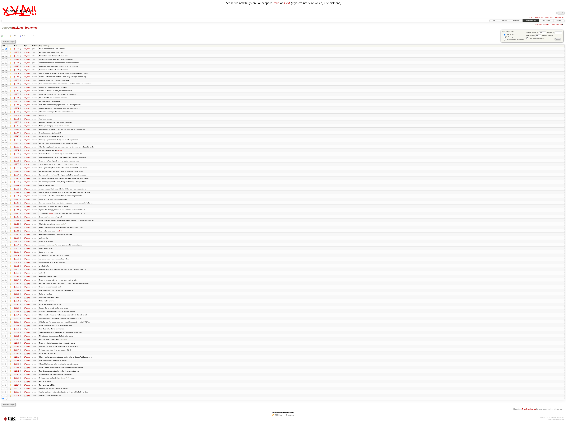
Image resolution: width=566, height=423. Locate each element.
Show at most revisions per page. (539, 35)
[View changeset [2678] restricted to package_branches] (20, 346)
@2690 (16, 304)
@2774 (16, 70)
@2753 (16, 112)
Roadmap (516, 20)
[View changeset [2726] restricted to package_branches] (20, 178)
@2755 (16, 105)
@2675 (16, 357)
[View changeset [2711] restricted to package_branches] (20, 231)
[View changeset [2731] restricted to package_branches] (20, 161)
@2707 (16, 245)
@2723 (16, 189)
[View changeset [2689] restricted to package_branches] (20, 308)
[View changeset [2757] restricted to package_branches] (20, 98)
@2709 (16, 238)
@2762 (16, 80)
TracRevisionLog (529, 409)
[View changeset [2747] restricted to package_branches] (20, 133)
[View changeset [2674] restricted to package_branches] (20, 360)
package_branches (25, 27)
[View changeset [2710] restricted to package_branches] (20, 234)
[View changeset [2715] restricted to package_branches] (20, 217)
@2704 (16, 255)
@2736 (16, 143)
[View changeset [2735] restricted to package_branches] (20, 147)
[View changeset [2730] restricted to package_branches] (20, 164)
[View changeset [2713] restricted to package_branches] (20, 224)
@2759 (16, 91)
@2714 (16, 220)
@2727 (16, 175)
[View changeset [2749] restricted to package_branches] (20, 126)
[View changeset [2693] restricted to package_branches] (20, 294)
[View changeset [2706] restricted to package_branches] (20, 248)
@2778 (16, 56)
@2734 (16, 150)
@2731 (16, 161)
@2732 (16, 157)
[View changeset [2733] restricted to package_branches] (20, 154)
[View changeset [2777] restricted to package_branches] (20, 59)
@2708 (16, 241)
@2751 (16, 119)
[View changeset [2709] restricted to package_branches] (20, 238)
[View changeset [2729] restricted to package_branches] (20, 168)
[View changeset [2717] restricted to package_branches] (20, 210)
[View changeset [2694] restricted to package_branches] (20, 290)
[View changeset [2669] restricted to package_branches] (20, 378)
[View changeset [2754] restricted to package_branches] (20, 108)
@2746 (16, 136)
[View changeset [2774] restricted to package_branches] (20, 70)
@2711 (16, 231)
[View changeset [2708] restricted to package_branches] (20, 241)
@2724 (16, 185)
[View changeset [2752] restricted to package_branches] (20, 115)
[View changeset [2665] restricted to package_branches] (20, 392)
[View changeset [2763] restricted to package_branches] (20, 77)
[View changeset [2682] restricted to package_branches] (20, 332)
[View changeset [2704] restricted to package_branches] (20, 255)
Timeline (504, 20)
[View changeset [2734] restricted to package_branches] (20, 150)
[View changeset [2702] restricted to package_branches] (20, 262)
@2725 (16, 182)
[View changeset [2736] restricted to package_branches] (20, 143)
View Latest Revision (541, 24)
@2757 (16, 98)
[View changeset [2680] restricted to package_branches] (20, 339)
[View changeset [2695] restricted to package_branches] (20, 287)
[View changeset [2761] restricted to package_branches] (20, 84)
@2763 (16, 77)
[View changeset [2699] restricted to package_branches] (20, 273)
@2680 (16, 339)
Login (531, 17)
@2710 (16, 234)
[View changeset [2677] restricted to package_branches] (20, 350)
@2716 (16, 213)
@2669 (16, 378)
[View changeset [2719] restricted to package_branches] (20, 203)
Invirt (276, 3)
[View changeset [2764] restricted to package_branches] (20, 73)
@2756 (16, 101)
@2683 (16, 329)
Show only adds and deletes (515, 39)
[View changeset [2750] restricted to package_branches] (20, 122)
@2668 (16, 381)
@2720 (16, 199)
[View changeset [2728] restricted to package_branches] (20, 171)
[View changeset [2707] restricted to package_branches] (20, 245)
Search (558, 20)
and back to (550, 32)
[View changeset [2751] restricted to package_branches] (20, 119)
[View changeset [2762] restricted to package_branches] (20, 80)
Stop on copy (510, 34)
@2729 (16, 168)
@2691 (16, 301)
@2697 (16, 280)
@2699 (16, 273)
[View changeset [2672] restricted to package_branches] (20, 367)
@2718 (16, 206)
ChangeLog (290, 415)
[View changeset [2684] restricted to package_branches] (20, 325)
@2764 (16, 73)
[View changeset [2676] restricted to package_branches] (20, 353)
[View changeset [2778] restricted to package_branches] (20, 56)
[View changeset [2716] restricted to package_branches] (20, 213)
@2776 (16, 63)
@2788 (16, 49)
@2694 (16, 290)
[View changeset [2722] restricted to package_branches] (20, 192)
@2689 (16, 308)
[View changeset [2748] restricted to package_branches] (20, 129)
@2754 (16, 108)
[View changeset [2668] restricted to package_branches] (20, 381)
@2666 (16, 388)
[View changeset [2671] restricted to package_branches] (20, 371)
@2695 (16, 287)
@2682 (16, 332)
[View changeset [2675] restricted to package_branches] (20, 357)
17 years (27, 49)
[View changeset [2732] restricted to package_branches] (20, 157)
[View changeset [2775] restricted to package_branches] (20, 66)
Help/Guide (539, 17)
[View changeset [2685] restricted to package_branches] (20, 322)
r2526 (60, 231)
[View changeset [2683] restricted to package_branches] (20, 329)
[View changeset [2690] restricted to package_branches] (20, 304)
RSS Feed (278, 415)
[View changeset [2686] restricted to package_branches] (20, 318)
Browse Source (531, 20)
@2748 (16, 129)
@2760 (16, 87)
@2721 (16, 196)
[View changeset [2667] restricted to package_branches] (20, 385)
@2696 (16, 283)
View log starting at (532, 32)
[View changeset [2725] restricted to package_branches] (20, 182)
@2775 (16, 66)
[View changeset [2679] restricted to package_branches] (20, 343)
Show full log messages (536, 38)
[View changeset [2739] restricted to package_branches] (20, 140)
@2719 (16, 203)
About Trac (549, 17)
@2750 (16, 122)
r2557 (51, 213)
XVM (287, 3)
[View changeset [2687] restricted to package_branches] (20, 315)
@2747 (16, 133)
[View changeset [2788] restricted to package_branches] (20, 49)
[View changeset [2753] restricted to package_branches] (20, 112)
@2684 (16, 325)
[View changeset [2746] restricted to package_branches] (20, 136)
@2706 (16, 248)
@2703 (16, 259)
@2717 (16, 210)
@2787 (16, 52)
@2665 (16, 392)
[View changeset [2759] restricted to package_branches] (20, 91)
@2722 (16, 192)
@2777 (16, 59)
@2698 (16, 276)
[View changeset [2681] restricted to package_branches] (20, 336)
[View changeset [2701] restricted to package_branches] (20, 266)
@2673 (16, 364)
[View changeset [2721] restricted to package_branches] (20, 196)
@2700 (16, 269)
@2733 (16, 154)
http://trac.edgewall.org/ (556, 419)
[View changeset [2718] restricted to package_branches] (20, 206)
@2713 (16, 224)
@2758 (16, 94)
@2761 (16, 84)
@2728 (16, 171)
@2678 (16, 346)
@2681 (16, 336)
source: (7, 27)
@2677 (16, 350)
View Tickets (546, 20)
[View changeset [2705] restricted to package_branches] (20, 252)
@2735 (16, 147)
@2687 (16, 315)
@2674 (16, 360)
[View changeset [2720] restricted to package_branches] (20, 199)
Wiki (494, 20)
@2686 (16, 318)
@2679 (16, 343)
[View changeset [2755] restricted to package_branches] (20, 105)
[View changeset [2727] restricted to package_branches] (20, 175)
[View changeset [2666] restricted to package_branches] (20, 388)
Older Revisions (556, 24)
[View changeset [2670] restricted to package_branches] (20, 374)
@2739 (16, 140)
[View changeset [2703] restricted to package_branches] (20, 259)
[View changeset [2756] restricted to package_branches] (20, 101)
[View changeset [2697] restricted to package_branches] (20, 280)
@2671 (16, 371)
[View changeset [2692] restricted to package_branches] (20, 297)
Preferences (559, 17)
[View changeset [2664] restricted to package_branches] (20, 395)
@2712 (16, 227)
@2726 (16, 178)
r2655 (59, 150)
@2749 (16, 126)
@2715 (16, 217)
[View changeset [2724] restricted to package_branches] (20, 185)
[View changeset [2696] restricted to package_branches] (20, 283)
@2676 (16, 353)
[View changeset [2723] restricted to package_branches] (20, 189)
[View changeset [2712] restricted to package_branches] (20, 227)
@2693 (16, 294)
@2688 (16, 311)
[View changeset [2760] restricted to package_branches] (20, 87)
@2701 (16, 266)
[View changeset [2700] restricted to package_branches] (20, 269)
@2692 (16, 297)
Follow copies (510, 37)
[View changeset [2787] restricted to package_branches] (20, 52)
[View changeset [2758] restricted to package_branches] (20, 94)
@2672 (16, 367)
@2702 (16, 262)
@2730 (16, 164)
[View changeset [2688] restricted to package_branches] (20, 311)
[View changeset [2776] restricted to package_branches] (20, 63)
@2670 (16, 374)
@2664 (16, 395)
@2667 (16, 385)
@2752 (16, 115)
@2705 (16, 252)
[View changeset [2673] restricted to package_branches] (20, 364)
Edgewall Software (29, 419)
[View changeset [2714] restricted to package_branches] (20, 220)
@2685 (16, 322)
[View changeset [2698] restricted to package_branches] (20, 276)
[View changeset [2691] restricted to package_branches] (20, 301)
